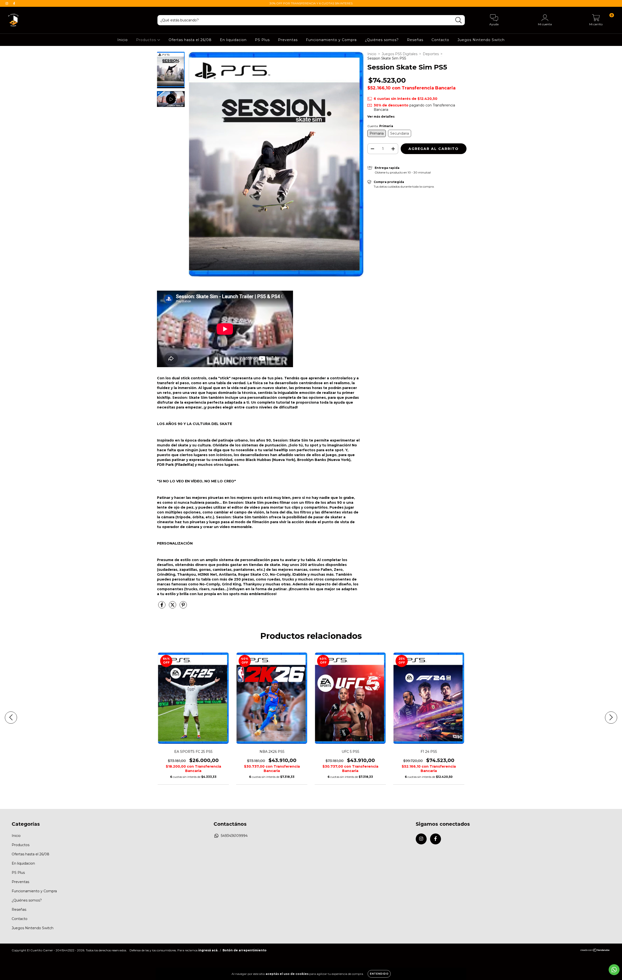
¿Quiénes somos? (382, 40)
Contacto (440, 40)
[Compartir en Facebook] (162, 607)
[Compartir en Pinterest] (183, 607)
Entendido (379, 973)
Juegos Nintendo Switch (481, 40)
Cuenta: (380, 126)
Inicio (122, 40)
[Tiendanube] (595, 951)
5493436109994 (234, 835)
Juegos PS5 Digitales (399, 54)
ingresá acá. (208, 950)
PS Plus (262, 40)
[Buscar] (458, 20)
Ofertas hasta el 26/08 (190, 40)
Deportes (431, 54)
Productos (146, 40)
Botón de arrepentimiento (245, 950)
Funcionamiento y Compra (331, 40)
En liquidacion (233, 40)
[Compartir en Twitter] (173, 607)
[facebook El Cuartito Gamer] (14, 3)
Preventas (288, 40)
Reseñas (415, 40)
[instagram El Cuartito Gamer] (7, 3)
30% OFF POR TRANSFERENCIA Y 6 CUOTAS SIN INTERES (311, 3)
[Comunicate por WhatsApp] (614, 969)
